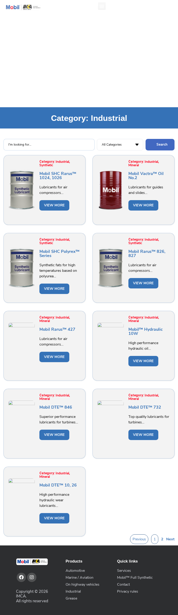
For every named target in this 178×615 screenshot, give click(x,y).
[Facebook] (21, 577)
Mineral (133, 165)
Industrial (62, 161)
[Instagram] (31, 577)
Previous (139, 539)
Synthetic (46, 165)
